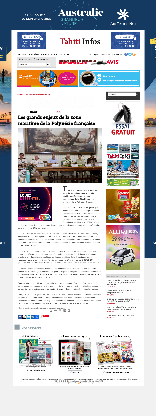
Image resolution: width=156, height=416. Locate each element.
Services (105, 55)
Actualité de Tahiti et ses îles (38, 94)
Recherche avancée (114, 98)
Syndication (83, 383)
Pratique (93, 55)
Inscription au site (94, 383)
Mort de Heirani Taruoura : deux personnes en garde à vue (121, 308)
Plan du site (73, 383)
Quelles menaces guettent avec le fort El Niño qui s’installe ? (123, 300)
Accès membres (62, 383)
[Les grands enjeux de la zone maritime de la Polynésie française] (60, 128)
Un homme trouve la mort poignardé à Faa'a (119, 292)
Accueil (22, 55)
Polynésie (34, 55)
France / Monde (49, 55)
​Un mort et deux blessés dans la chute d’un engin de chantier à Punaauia (121, 282)
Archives (117, 55)
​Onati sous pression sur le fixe (120, 316)
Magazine (65, 55)
